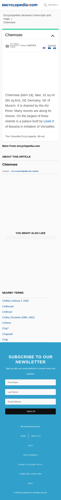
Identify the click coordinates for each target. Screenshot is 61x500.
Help (30, 445)
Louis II (49, 121)
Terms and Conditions (30, 474)
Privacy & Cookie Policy (30, 464)
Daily (30, 483)
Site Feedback (30, 455)
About (24, 171)
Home (23, 436)
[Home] (19, 5)
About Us (35, 436)
